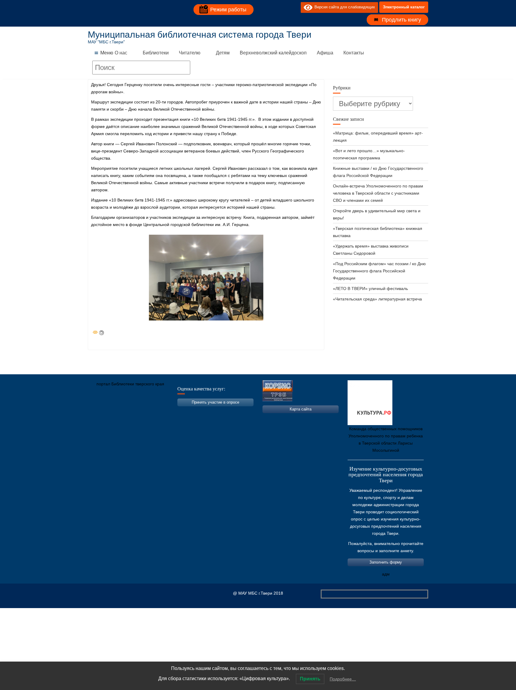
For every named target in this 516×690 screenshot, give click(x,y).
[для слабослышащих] (295, 7)
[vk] (284, 7)
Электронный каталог (404, 7)
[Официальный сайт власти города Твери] (209, 412)
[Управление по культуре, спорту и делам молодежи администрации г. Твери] (191, 412)
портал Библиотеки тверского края (130, 383)
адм (386, 574)
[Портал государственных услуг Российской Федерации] (119, 412)
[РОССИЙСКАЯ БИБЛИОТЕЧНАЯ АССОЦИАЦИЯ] (155, 412)
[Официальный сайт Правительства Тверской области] (173, 412)
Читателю (189, 52)
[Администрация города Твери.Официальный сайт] (101, 412)
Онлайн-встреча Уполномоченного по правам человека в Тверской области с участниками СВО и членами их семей (378, 193)
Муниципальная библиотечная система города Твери (199, 34)
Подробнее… (343, 679)
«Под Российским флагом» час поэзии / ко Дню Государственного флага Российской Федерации (379, 270)
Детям (223, 52)
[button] (106, 53)
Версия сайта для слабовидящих (343, 7)
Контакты (353, 52)
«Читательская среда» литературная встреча (377, 299)
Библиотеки (156, 52)
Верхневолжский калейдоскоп (273, 52)
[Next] (251, 277)
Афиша (325, 52)
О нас (121, 52)
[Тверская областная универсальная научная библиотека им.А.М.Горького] (137, 412)
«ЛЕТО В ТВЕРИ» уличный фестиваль (370, 288)
